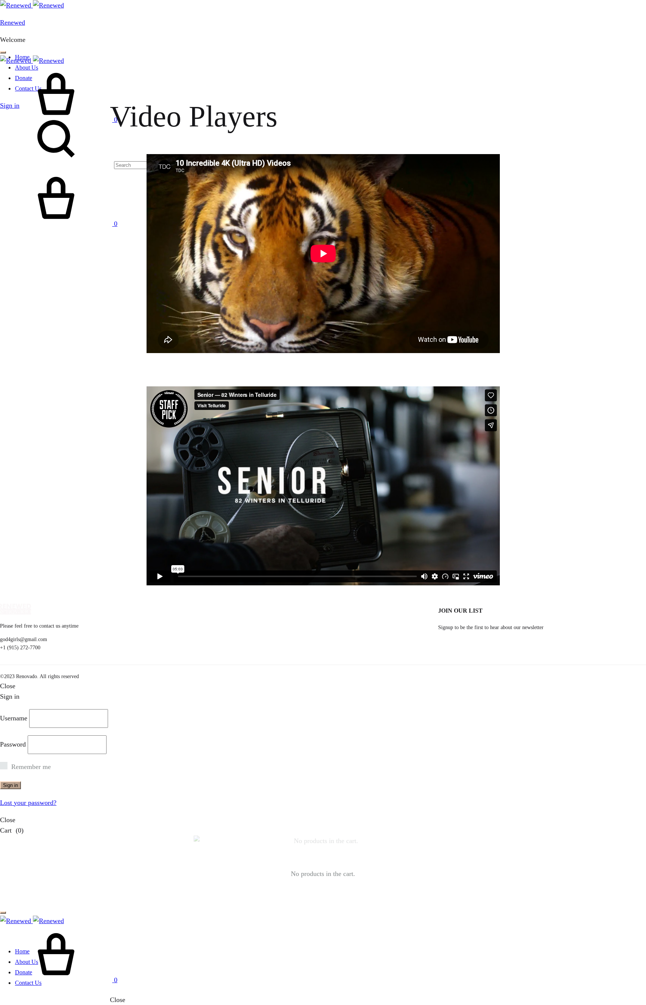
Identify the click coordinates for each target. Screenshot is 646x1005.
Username (13, 718)
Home (22, 951)
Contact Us (28, 983)
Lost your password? (28, 802)
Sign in (10, 785)
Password (13, 744)
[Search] (91, 164)
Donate (23, 972)
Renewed (12, 22)
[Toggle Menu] (3, 52)
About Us (26, 962)
